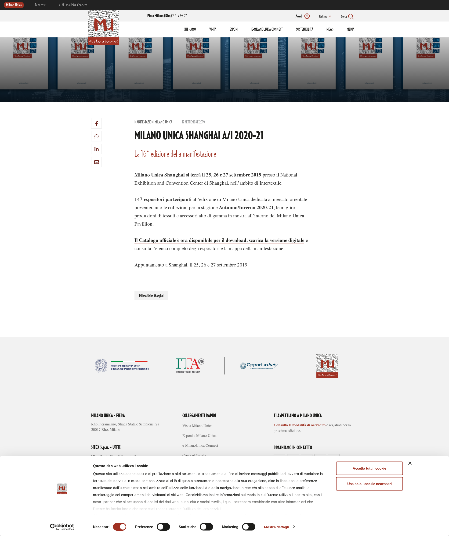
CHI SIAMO (190, 29)
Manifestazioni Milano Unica (153, 122)
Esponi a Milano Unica (199, 435)
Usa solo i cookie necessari (369, 484)
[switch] (163, 526)
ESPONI (234, 29)
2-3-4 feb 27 (167, 16)
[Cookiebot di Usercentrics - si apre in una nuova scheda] (62, 526)
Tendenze (40, 5)
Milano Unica (14, 5)
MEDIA (350, 29)
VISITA (212, 29)
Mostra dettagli (276, 527)
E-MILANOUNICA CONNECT (267, 29)
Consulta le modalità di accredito (300, 425)
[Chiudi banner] (410, 463)
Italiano (323, 16)
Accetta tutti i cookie (369, 468)
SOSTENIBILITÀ (304, 29)
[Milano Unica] (103, 26)
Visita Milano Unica (197, 425)
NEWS (329, 29)
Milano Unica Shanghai (151, 296)
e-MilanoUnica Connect (73, 5)
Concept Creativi (194, 455)
